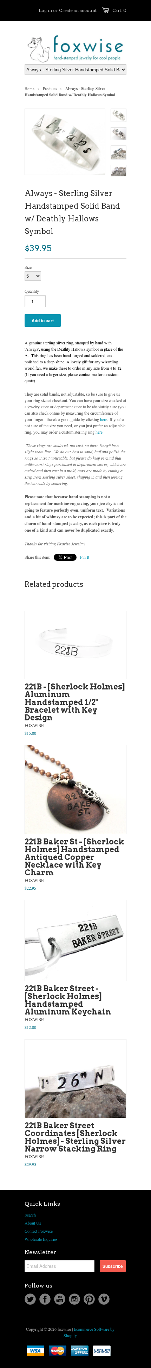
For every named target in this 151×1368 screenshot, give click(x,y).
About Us (33, 1223)
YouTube (59, 1299)
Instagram (74, 1299)
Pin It (84, 557)
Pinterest (89, 1299)
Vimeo (104, 1299)
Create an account (78, 10)
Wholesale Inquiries (41, 1239)
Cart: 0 (119, 10)
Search (30, 1215)
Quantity (32, 291)
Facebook (45, 1299)
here (103, 419)
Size (28, 267)
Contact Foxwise (39, 1231)
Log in (45, 10)
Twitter (30, 1299)
